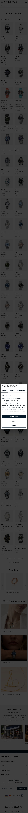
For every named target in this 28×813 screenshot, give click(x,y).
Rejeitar (14, 425)
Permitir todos (14, 416)
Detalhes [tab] (12, 390)
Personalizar (13, 421)
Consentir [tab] (4, 390)
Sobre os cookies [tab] (21, 390)
